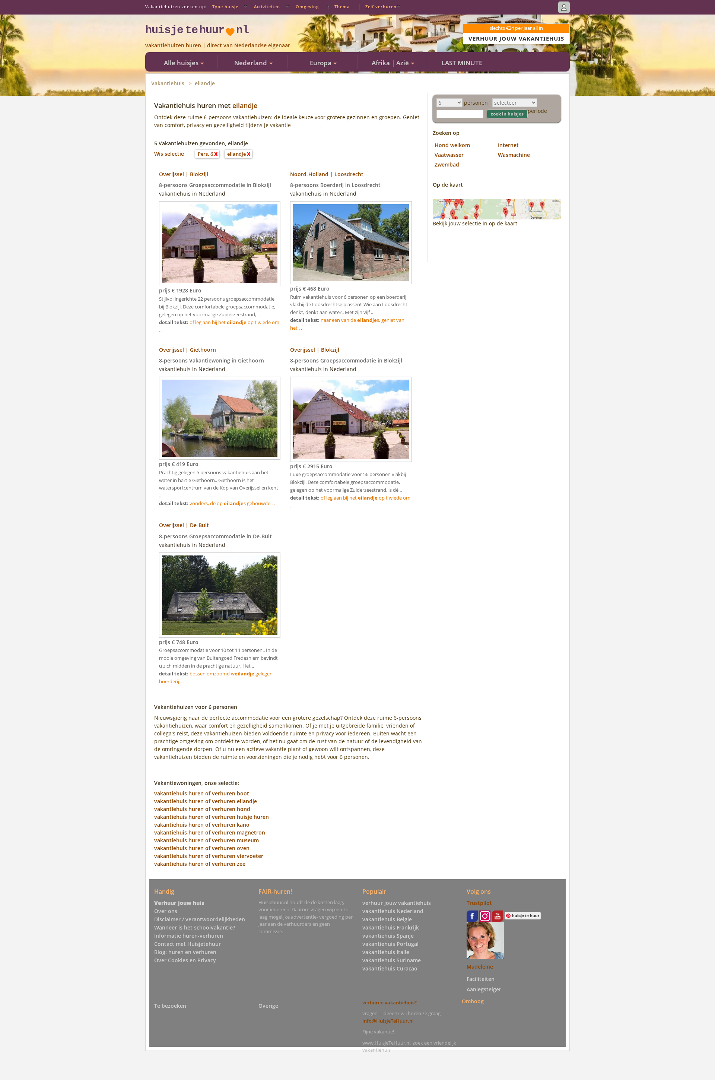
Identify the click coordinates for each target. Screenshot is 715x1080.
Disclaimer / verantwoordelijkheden (199, 919)
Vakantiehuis (167, 83)
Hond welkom (452, 145)
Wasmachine (514, 154)
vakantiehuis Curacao (389, 968)
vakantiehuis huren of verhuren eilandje (205, 801)
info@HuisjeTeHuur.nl (388, 1020)
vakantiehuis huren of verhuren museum (206, 840)
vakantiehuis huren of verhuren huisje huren (211, 816)
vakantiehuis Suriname (391, 960)
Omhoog (473, 1001)
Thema (342, 6)
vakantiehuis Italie (385, 952)
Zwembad (447, 164)
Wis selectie (169, 153)
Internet (508, 145)
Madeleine (480, 966)
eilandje (205, 83)
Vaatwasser (449, 154)
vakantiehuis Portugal (390, 943)
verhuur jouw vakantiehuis (396, 902)
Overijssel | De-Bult (184, 525)
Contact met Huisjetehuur (187, 943)
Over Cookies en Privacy (185, 960)
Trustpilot (479, 902)
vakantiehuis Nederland (392, 911)
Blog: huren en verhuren (185, 952)
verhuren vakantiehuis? (389, 1002)
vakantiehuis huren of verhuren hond (202, 809)
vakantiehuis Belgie (387, 919)
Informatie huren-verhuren (188, 935)
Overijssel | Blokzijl (183, 174)
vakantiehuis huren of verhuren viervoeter (208, 855)
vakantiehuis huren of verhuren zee (199, 863)
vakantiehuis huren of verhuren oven (202, 848)
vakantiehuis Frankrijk (390, 927)
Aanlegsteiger (484, 989)
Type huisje (225, 6)
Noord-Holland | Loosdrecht (326, 174)
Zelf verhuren (381, 6)
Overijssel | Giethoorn (187, 349)
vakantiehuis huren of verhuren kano (202, 824)
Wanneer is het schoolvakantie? (194, 927)
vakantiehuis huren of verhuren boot (201, 793)
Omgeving (307, 6)
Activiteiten (267, 6)
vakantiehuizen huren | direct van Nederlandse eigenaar (217, 45)
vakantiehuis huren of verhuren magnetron (209, 832)
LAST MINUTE (462, 62)
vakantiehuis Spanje (388, 935)
